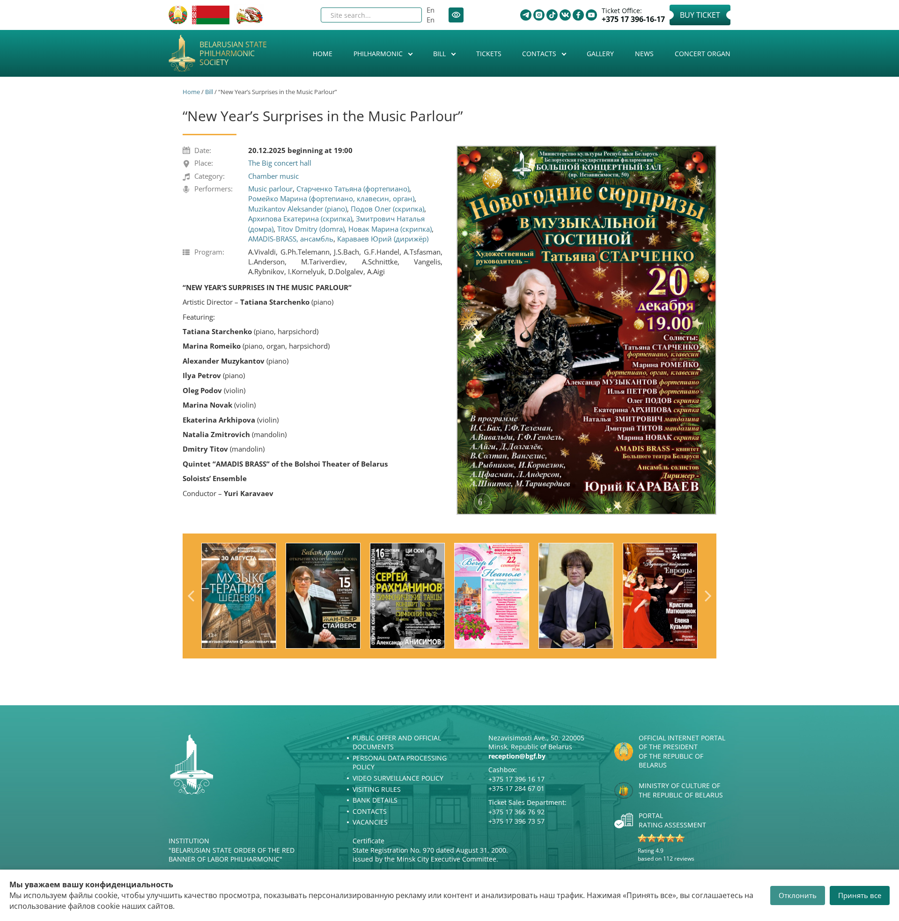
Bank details (375, 800)
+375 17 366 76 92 (516, 811)
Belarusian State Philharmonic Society (233, 53)
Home (322, 53)
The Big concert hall (279, 163)
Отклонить (798, 895)
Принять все (859, 895)
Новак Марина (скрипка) (390, 229)
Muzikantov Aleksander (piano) (297, 208)
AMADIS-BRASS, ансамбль (290, 238)
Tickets (488, 53)
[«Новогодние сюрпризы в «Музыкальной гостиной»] (586, 330)
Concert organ (702, 53)
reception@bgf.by (516, 756)
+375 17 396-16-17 (633, 19)
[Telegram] (525, 15)
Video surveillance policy (398, 778)
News (644, 53)
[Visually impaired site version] (456, 14)
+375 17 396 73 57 (516, 821)
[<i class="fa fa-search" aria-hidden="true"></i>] (407, 15)
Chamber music (273, 176)
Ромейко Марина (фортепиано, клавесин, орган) (331, 198)
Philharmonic (379, 53)
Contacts (540, 53)
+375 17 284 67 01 (516, 788)
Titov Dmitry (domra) (311, 229)
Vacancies (370, 822)
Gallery (600, 53)
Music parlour (270, 188)
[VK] (565, 15)
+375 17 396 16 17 (516, 779)
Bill (440, 53)
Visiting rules (377, 789)
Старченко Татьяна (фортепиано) (352, 188)
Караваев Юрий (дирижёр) (382, 238)
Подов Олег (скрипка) (387, 208)
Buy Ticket (700, 15)
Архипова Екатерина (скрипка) (300, 218)
